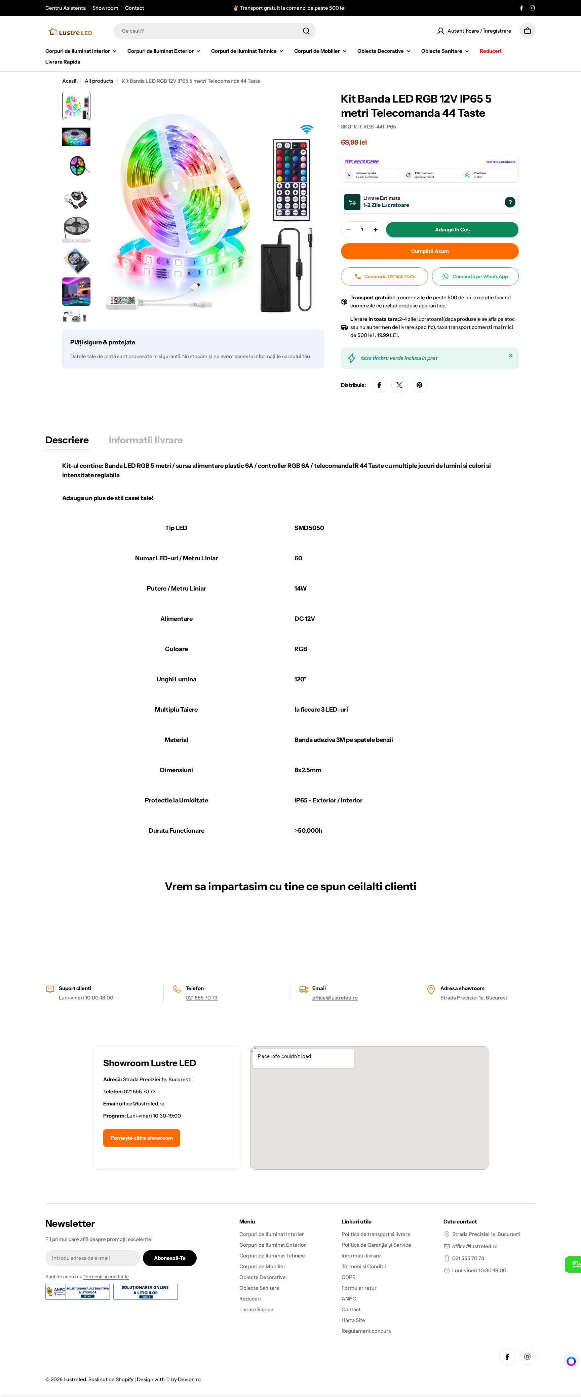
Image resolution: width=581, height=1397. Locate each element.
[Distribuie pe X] (399, 385)
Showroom (105, 8)
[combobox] (215, 31)
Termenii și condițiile (106, 1277)
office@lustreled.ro (335, 997)
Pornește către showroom (142, 1138)
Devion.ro (189, 1379)
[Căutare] (306, 31)
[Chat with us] (569, 1361)
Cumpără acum (430, 251)
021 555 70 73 (202, 997)
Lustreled (75, 1379)
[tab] (67, 441)
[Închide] (510, 355)
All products (99, 81)
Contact (134, 8)
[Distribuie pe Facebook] (379, 385)
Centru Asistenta (65, 8)
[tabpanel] (290, 651)
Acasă (69, 81)
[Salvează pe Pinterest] (420, 385)
